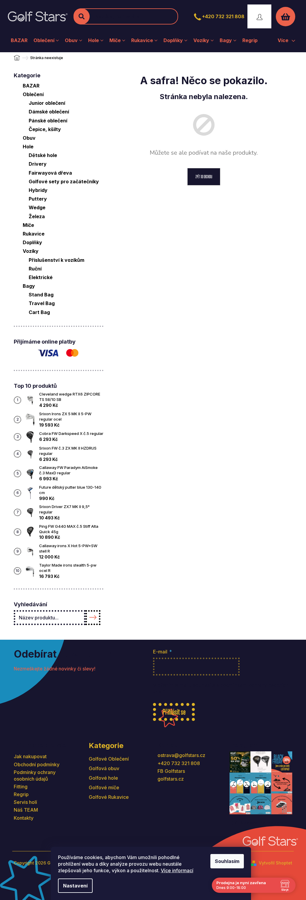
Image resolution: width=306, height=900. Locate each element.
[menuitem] (19, 40)
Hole (28, 147)
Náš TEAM (26, 810)
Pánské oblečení (48, 121)
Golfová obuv (104, 768)
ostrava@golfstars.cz (181, 755)
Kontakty (23, 818)
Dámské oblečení (49, 112)
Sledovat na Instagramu (265, 822)
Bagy (29, 286)
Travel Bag (42, 303)
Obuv (29, 138)
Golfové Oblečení (109, 759)
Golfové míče (104, 787)
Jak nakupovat (30, 756)
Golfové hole (103, 778)
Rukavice (34, 234)
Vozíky (31, 251)
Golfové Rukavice (109, 797)
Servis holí (25, 802)
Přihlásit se (174, 711)
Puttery (38, 199)
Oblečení (33, 94)
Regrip (21, 794)
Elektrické (41, 277)
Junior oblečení (47, 103)
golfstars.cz (170, 779)
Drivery (38, 164)
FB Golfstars (171, 771)
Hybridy (38, 190)
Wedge (37, 207)
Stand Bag (41, 295)
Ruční (35, 269)
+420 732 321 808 (223, 16)
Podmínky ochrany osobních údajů (35, 775)
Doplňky (32, 242)
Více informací (177, 870)
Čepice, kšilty (45, 129)
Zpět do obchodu (203, 176)
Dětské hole (43, 155)
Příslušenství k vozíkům (56, 260)
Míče (28, 225)
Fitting (20, 787)
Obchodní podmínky (36, 764)
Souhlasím (227, 861)
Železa (37, 216)
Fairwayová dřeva (50, 173)
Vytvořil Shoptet (275, 862)
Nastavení (75, 886)
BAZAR (31, 86)
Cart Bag (39, 312)
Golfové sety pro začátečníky (64, 181)
